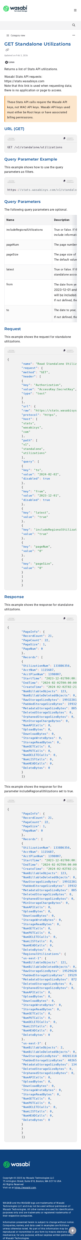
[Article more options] (74, 36)
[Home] (15, 10)
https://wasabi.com (25, 1187)
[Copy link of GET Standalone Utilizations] (7, 50)
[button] (72, 1230)
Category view (17, 35)
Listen (11, 62)
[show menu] (75, 11)
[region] (40, 144)
